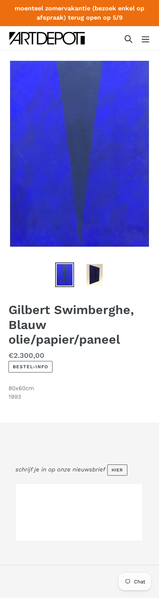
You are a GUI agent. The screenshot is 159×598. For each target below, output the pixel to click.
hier (117, 470)
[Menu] (145, 38)
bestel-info (30, 366)
